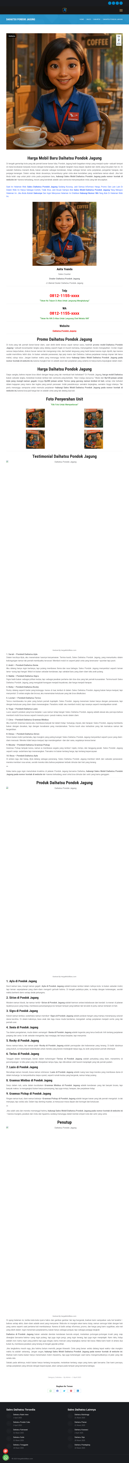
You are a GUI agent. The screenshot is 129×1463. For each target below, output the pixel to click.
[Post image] (8, 1415)
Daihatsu (12, 36)
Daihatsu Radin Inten (20, 1415)
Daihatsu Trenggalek (20, 1445)
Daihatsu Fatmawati (20, 1430)
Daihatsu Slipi (80, 1437)
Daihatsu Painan (81, 1422)
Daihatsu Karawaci (81, 1430)
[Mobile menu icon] (121, 10)
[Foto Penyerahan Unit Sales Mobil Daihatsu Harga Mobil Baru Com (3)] (35, 439)
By (67, 1377)
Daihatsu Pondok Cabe (21, 1422)
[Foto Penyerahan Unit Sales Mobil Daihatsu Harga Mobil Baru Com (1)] (35, 418)
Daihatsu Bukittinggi (82, 1415)
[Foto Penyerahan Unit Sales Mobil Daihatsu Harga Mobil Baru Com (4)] (93, 439)
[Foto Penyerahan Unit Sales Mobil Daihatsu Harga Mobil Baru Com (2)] (93, 418)
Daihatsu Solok (18, 1437)
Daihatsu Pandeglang (82, 1445)
